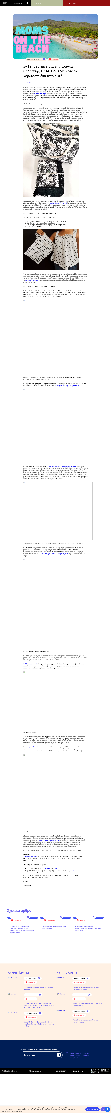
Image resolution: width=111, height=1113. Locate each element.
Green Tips (34, 978)
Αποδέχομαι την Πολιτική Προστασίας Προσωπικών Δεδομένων (79, 1055)
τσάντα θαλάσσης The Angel (57, 203)
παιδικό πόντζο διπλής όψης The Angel (63, 467)
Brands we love (37, 59)
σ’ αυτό (71, 870)
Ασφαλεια (83, 978)
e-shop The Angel (40, 94)
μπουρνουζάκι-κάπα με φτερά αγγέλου (54, 554)
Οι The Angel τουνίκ (30, 664)
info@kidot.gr (78, 1071)
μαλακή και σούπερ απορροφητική (67, 386)
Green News (34, 994)
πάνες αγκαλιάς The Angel (34, 747)
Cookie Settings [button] (92, 1109)
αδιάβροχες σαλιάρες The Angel (49, 840)
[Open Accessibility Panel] (107, 1109)
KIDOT (4, 3)
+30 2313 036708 (61, 1071)
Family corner (30, 59)
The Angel (47, 869)
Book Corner (83, 994)
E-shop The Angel (31, 856)
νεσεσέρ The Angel (31, 280)
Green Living (28, 978)
